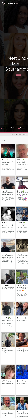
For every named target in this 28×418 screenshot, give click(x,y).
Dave (18, 160)
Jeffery (4, 412)
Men (24, 134)
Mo (3, 160)
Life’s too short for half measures (8, 322)
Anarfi (4, 349)
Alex (3, 254)
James (19, 349)
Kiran (18, 191)
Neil (3, 191)
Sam (3, 380)
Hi (2, 195)
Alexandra (20, 286)
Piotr (18, 254)
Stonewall (20, 317)
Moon (19, 380)
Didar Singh (6, 286)
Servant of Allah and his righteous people (8, 164)
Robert (4, 317)
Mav (3, 223)
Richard (19, 412)
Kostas (19, 223)
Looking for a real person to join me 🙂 (8, 227)
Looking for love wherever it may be (8, 259)
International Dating (16, 134)
